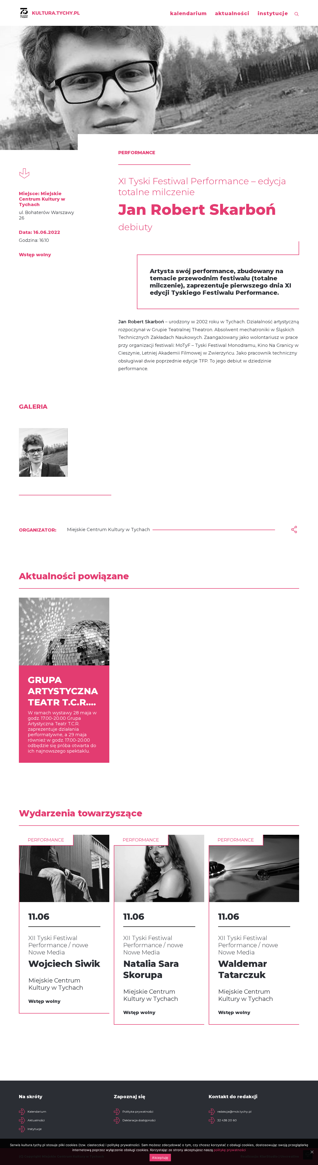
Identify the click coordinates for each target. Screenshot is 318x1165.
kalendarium (188, 13)
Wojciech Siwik (64, 963)
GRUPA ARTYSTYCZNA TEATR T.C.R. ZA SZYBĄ (63, 691)
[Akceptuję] (311, 1151)
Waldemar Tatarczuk (242, 969)
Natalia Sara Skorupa (151, 969)
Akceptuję (160, 1158)
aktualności (232, 13)
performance (46, 840)
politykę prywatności (230, 1150)
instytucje (273, 13)
